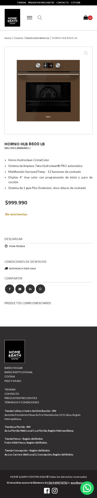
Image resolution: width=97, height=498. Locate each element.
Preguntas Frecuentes (41, 2)
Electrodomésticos (37, 38)
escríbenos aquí (80, 482)
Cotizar (75, 2)
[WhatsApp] (40, 289)
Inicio (8, 38)
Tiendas (21, 2)
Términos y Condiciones (22, 402)
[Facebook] (9, 289)
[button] (87, 18)
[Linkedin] (30, 289)
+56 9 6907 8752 (57, 482)
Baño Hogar (14, 368)
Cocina (18, 38)
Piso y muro (13, 381)
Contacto (62, 2)
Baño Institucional (19, 372)
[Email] (20, 289)
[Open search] (40, 17)
